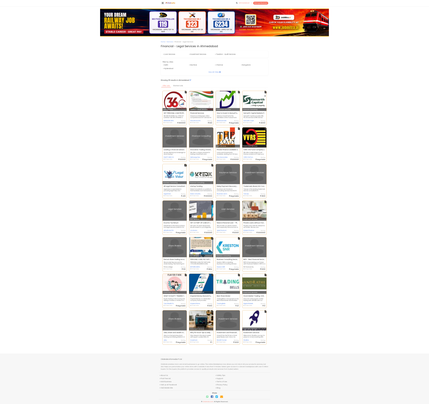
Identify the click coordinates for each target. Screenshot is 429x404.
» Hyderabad (168, 68)
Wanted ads (178, 86)
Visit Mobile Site (167, 388)
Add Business (166, 381)
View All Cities (213, 72)
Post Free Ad (166, 378)
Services (170, 42)
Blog (218, 388)
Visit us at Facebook (169, 385)
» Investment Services (197, 54)
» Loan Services (169, 54)
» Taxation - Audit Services (225, 54)
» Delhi (165, 65)
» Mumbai (193, 65)
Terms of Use (222, 381)
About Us (164, 375)
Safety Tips (221, 375)
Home (163, 42)
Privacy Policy (222, 385)
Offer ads (166, 86)
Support (220, 378)
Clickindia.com (208, 402)
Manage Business (260, 3)
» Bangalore (246, 65)
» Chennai (219, 65)
